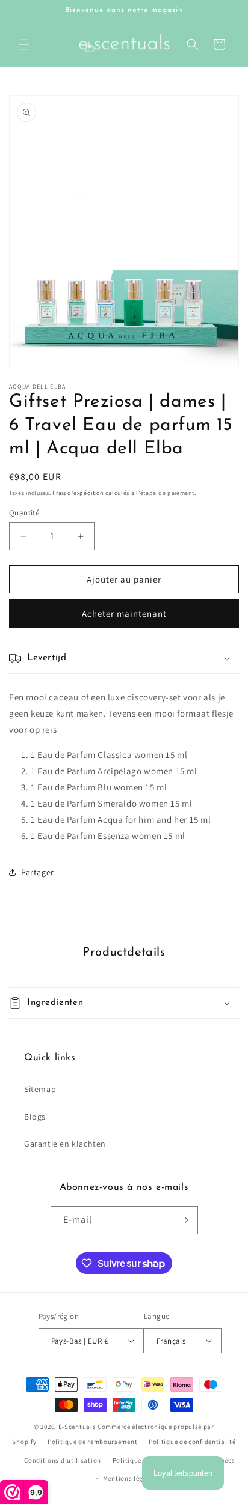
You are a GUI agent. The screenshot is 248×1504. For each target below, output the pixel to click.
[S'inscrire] (184, 1220)
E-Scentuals (77, 1426)
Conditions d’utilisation (62, 1460)
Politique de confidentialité (192, 1441)
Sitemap (40, 1089)
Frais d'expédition (78, 493)
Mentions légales (130, 1478)
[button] (24, 44)
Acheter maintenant (124, 613)
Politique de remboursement (92, 1441)
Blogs (35, 1116)
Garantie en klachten (65, 1143)
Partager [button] (37, 872)
